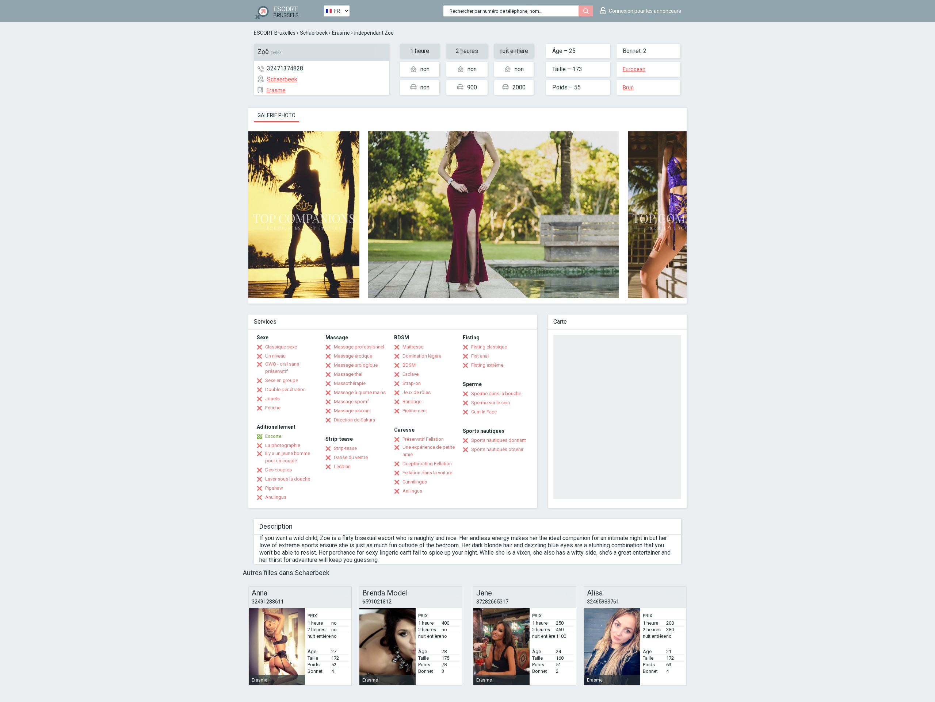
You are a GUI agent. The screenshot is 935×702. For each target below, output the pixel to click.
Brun (628, 87)
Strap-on (411, 383)
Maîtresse (412, 347)
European (634, 69)
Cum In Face (484, 411)
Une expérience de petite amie (428, 450)
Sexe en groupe (281, 380)
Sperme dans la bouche (496, 393)
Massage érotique (353, 356)
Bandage (411, 401)
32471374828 (285, 68)
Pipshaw (274, 488)
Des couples (278, 469)
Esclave (410, 374)
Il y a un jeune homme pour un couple (287, 457)
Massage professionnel (359, 347)
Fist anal (480, 356)
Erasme (341, 33)
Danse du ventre (351, 457)
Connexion (645, 11)
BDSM (409, 365)
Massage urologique (356, 365)
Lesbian (342, 466)
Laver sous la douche (287, 479)
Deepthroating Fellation (427, 463)
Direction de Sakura (354, 420)
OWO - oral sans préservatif (282, 367)
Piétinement (414, 410)
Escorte (273, 436)
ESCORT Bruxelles (274, 33)
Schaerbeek (314, 33)
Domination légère (421, 356)
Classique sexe (281, 347)
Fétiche (272, 407)
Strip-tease (345, 448)
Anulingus (275, 497)
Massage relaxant (352, 410)
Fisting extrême (487, 365)
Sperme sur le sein (490, 402)
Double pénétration (285, 389)
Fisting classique (489, 347)
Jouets (272, 398)
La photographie (282, 445)
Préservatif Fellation (423, 439)
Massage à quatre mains (360, 392)
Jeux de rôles (416, 392)
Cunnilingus (414, 482)
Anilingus (412, 491)
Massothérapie (350, 383)
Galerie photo (276, 115)
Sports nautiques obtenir (497, 449)
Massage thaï (348, 374)
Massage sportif (351, 401)
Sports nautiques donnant (498, 440)
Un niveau (275, 356)
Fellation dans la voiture (427, 472)
